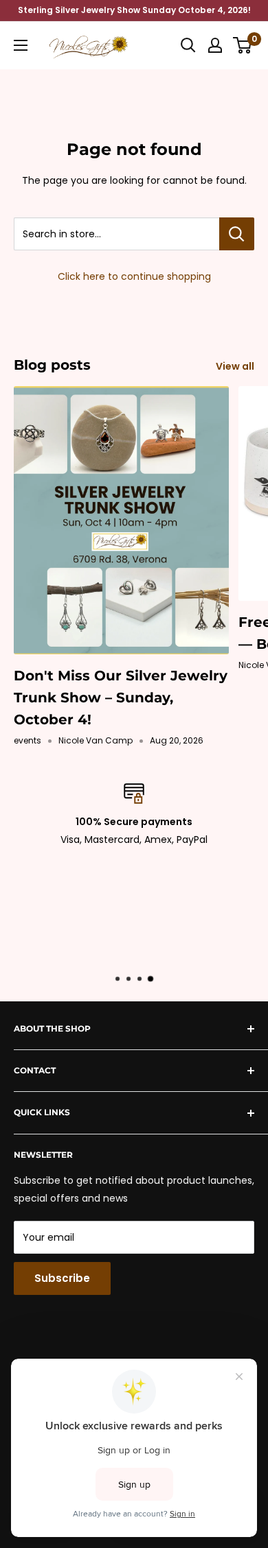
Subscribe (62, 1278)
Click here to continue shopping (134, 276)
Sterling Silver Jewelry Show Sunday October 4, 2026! (134, 10)
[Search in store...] (236, 233)
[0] (243, 45)
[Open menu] (20, 45)
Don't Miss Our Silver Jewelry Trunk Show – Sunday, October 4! (120, 697)
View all (235, 366)
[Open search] (188, 45)
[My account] (215, 45)
